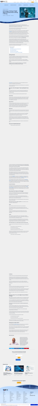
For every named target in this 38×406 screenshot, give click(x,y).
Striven (10, 401)
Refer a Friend (4, 394)
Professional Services (25, 395)
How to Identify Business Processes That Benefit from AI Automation (7, 374)
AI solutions (10, 31)
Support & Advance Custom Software (12, 397)
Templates (4, 397)
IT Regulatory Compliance (19, 395)
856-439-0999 (31, 393)
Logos (3, 395)
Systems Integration (11, 399)
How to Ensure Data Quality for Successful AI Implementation (18, 373)
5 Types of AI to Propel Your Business (29, 373)
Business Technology (5, 9)
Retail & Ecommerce (24, 397)
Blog (3, 400)
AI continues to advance (16, 324)
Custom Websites (11, 395)
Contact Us (19, 382)
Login (30, 394)
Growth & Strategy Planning (19, 394)
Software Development (11, 394)
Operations (17, 397)
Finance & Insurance (24, 394)
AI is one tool (10, 82)
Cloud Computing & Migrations (11, 400)
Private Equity (24, 400)
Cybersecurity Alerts (4, 401)
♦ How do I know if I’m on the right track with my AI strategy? (16, 52)
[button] (36, 2)
